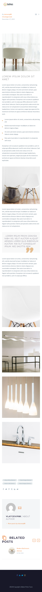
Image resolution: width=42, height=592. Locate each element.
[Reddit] (17, 489)
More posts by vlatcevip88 (16, 523)
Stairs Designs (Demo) (25, 483)
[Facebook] (3, 489)
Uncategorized (7, 17)
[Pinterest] (9, 489)
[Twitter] (6, 489)
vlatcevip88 (8, 14)
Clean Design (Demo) (25, 480)
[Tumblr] (12, 489)
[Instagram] (25, 575)
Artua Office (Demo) (10, 480)
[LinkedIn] (14, 489)
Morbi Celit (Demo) (10, 483)
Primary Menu (38, 4)
